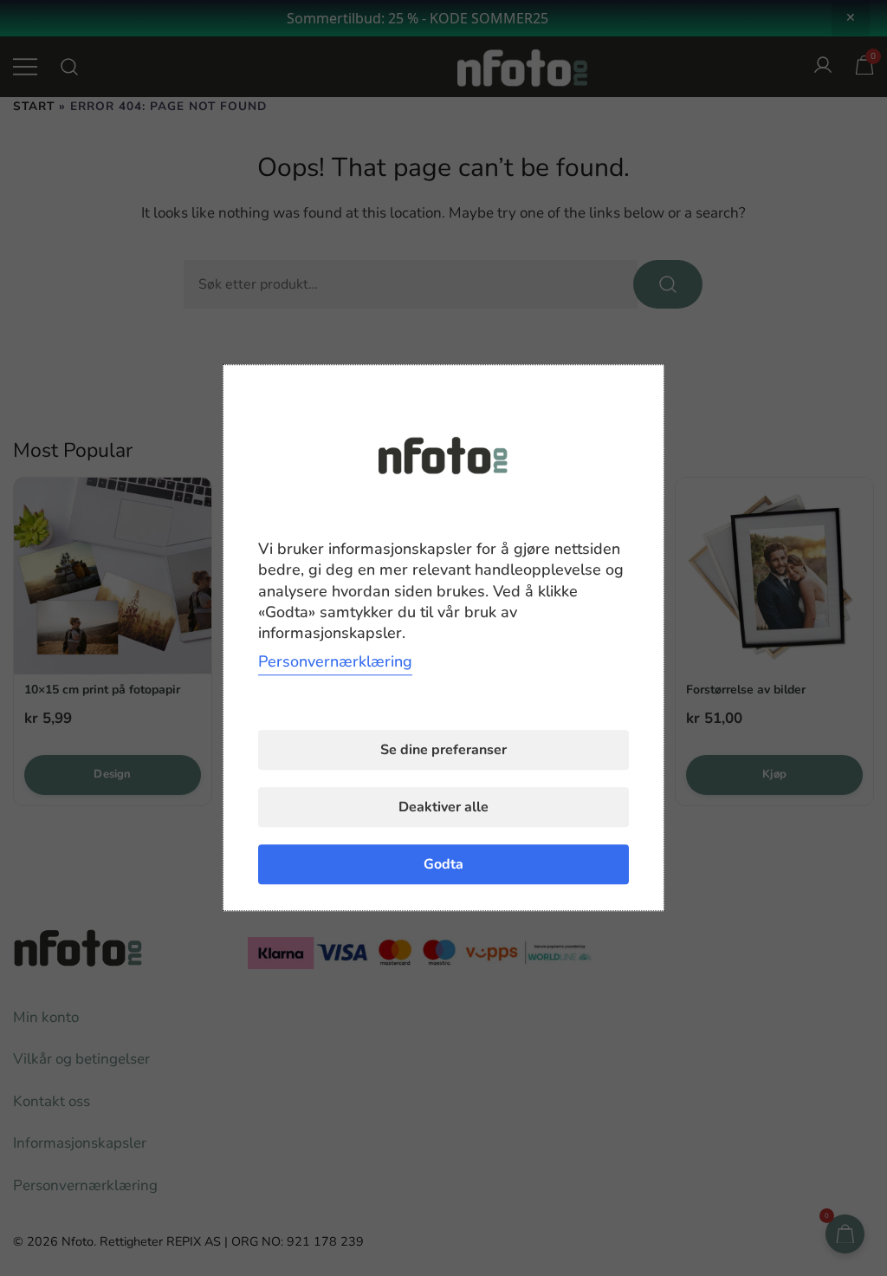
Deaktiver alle (443, 807)
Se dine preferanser (443, 750)
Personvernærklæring (335, 662)
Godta (443, 865)
